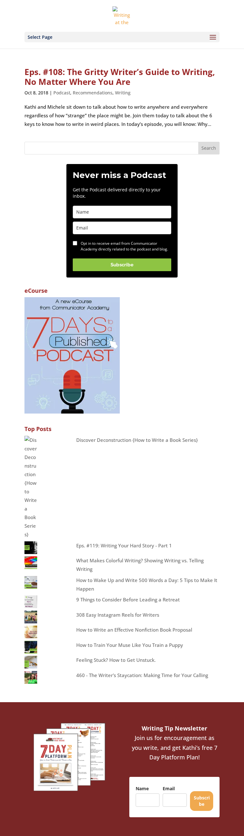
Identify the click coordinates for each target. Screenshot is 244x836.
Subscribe (122, 265)
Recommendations (92, 93)
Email (169, 788)
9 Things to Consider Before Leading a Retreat (128, 599)
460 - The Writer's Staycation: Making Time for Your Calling (142, 675)
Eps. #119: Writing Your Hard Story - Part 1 (124, 545)
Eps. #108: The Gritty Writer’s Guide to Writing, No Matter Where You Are (119, 76)
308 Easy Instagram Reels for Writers (117, 615)
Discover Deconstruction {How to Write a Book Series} (137, 440)
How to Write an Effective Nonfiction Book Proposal (134, 630)
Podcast (61, 93)
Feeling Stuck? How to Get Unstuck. (116, 660)
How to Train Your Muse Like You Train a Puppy (129, 645)
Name (142, 788)
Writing (123, 93)
